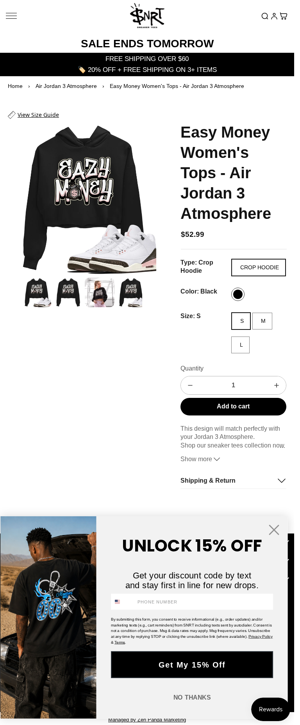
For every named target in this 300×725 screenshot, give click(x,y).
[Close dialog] (274, 530)
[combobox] (122, 601)
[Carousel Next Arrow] (145, 196)
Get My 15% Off (192, 664)
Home (15, 86)
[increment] (276, 385)
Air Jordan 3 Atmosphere (66, 86)
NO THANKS (192, 697)
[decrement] (190, 385)
